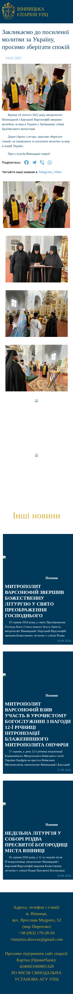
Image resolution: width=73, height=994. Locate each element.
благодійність (36, 279)
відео (36, 268)
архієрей (36, 227)
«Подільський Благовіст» (36, 253)
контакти (36, 301)
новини (36, 216)
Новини (52, 825)
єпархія (36, 239)
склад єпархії (36, 290)
